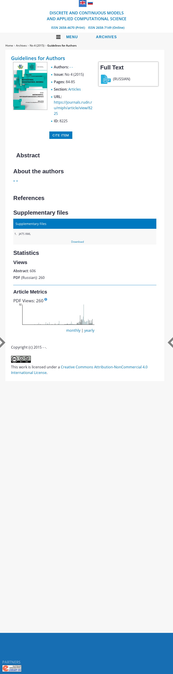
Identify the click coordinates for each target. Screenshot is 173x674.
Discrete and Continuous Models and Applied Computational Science (86, 15)
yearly (89, 330)
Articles (74, 89)
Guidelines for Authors (62, 45)
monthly (73, 330)
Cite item (60, 135)
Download (77, 242)
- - (71, 67)
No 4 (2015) (37, 45)
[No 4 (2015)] (30, 108)
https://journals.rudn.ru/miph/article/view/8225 (73, 108)
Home (9, 45)
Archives (106, 37)
